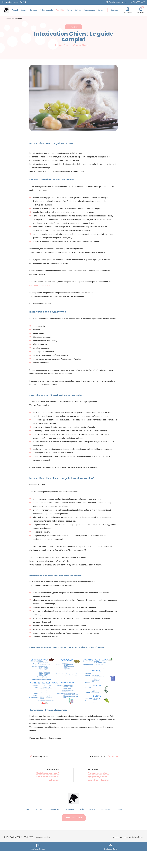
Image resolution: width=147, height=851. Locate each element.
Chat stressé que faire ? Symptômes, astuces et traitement (47, 776)
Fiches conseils (46, 10)
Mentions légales (43, 837)
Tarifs (69, 10)
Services (33, 10)
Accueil (15, 10)
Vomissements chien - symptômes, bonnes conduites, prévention (98, 776)
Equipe (23, 10)
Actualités (60, 10)
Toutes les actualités (12, 18)
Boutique (114, 10)
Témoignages (89, 10)
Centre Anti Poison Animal (39, 285)
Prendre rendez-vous (73, 818)
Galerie (78, 10)
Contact (101, 10)
